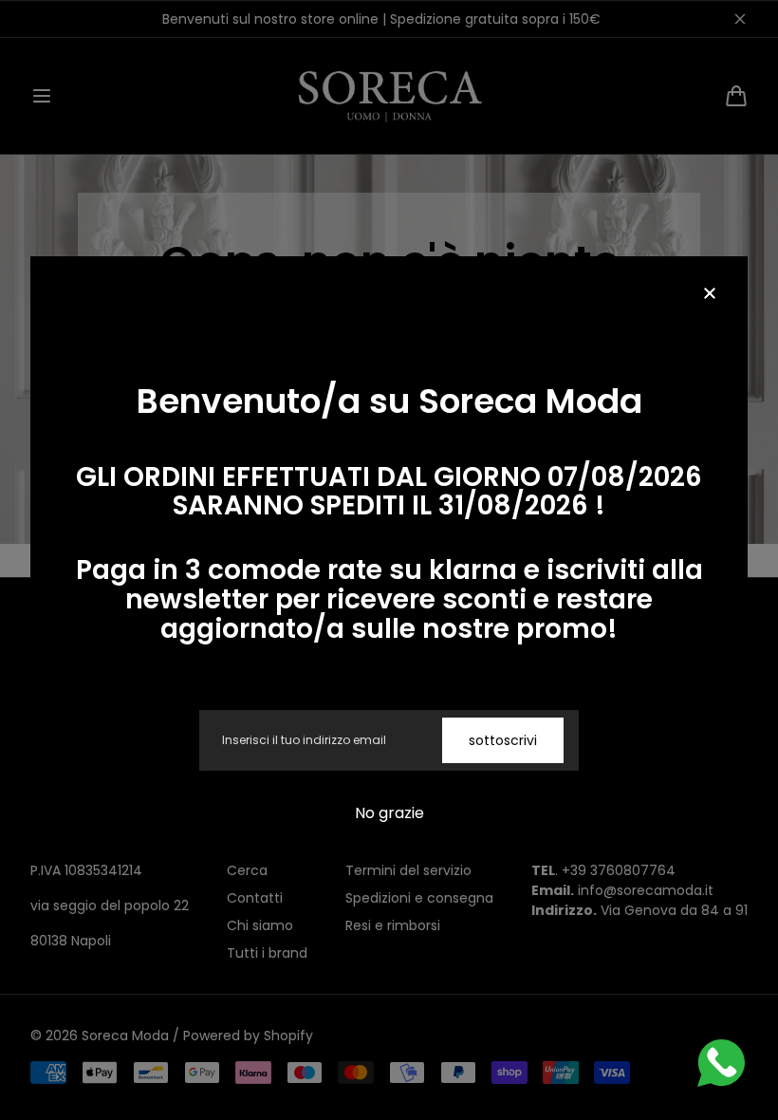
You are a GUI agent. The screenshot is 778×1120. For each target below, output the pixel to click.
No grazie (389, 813)
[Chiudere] (709, 294)
